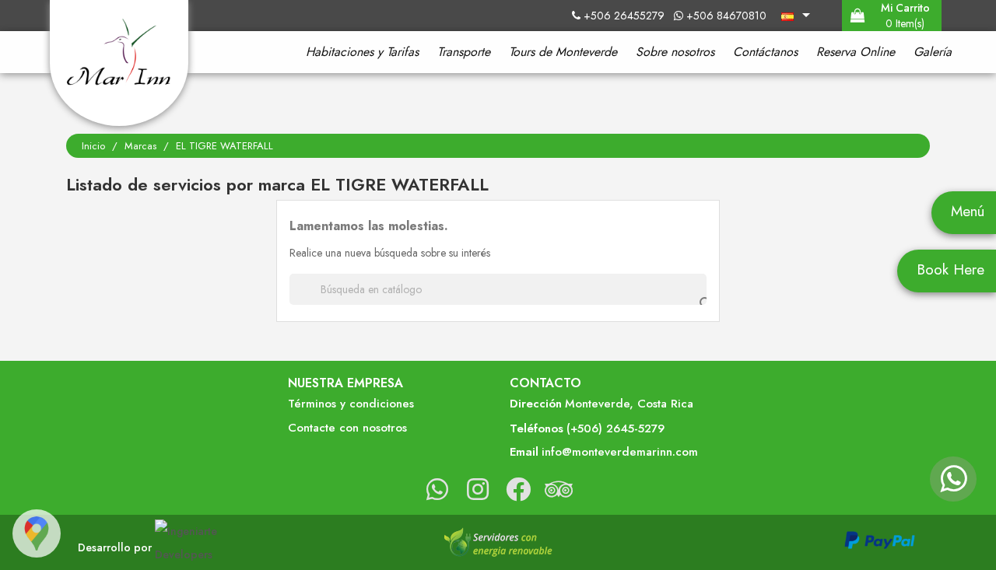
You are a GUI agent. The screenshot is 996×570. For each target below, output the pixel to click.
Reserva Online (855, 52)
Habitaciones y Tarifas (362, 52)
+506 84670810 (724, 15)
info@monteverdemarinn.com (620, 452)
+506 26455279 (625, 15)
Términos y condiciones (351, 404)
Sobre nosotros (675, 52)
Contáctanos (765, 52)
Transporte (463, 52)
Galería (933, 52)
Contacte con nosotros (347, 428)
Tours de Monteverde (563, 52)
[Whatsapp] (953, 486)
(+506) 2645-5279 (615, 429)
